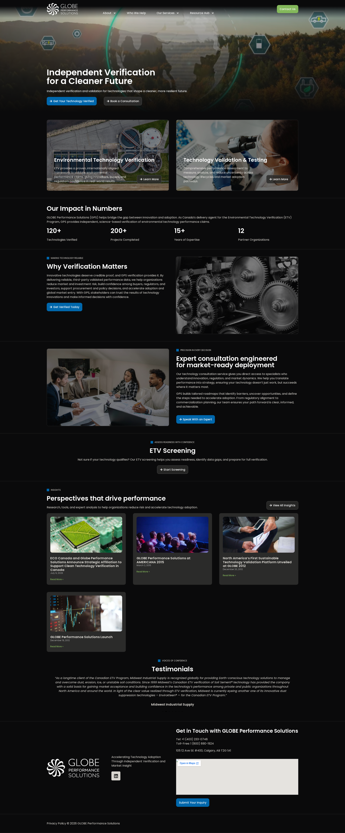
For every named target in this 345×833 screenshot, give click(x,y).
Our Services (165, 13)
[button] (162, 711)
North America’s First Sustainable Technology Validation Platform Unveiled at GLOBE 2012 (257, 562)
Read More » (56, 579)
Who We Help (136, 13)
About (107, 13)
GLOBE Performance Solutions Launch (81, 637)
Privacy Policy (56, 823)
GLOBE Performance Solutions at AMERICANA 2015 (163, 560)
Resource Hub (200, 13)
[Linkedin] (115, 775)
